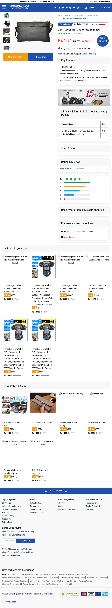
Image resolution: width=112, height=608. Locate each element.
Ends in (77, 24)
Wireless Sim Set (85, 581)
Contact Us (62, 506)
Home (60, 15)
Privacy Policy (35, 506)
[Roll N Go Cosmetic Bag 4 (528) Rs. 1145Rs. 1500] (15, 418)
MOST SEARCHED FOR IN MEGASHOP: (18, 570)
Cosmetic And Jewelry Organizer (15, 581)
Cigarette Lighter (66, 584)
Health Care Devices (66, 575)
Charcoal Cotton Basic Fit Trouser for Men (18, 584)
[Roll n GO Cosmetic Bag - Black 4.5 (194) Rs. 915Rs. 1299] (43, 465)
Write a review (102, 169)
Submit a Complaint (38, 513)
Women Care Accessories (97, 578)
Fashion (68, 15)
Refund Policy (35, 503)
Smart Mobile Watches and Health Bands (18, 578)
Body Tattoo (80, 578)
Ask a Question (69, 237)
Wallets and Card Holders (67, 581)
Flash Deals (65, 24)
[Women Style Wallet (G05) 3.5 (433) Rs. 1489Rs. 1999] (71, 418)
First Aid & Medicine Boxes (46, 575)
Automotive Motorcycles (11, 506)
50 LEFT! (103, 41)
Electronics (6, 503)
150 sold (95, 24)
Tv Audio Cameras (9, 509)
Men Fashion (35, 581)
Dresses (55, 578)
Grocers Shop (7, 519)
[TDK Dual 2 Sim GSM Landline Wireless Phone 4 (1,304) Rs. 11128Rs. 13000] (99, 281)
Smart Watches (82, 575)
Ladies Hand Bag (93, 15)
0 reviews (78, 33)
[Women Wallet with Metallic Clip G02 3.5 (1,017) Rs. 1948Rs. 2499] (15, 465)
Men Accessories (48, 581)
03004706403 (104, 1)
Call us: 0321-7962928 (67, 509)
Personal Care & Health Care (23, 575)
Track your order (92, 503)
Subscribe (25, 541)
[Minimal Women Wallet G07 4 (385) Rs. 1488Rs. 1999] (43, 418)
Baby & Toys (7, 522)
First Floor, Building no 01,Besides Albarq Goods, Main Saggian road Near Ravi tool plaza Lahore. (17, 552)
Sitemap (89, 509)
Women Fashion (79, 15)
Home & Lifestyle (8, 516)
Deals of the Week (93, 506)
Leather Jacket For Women (47, 584)
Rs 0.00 (106, 8)
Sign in (90, 8)
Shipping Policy (36, 509)
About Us (61, 503)
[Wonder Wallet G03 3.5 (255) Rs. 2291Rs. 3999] (99, 418)
